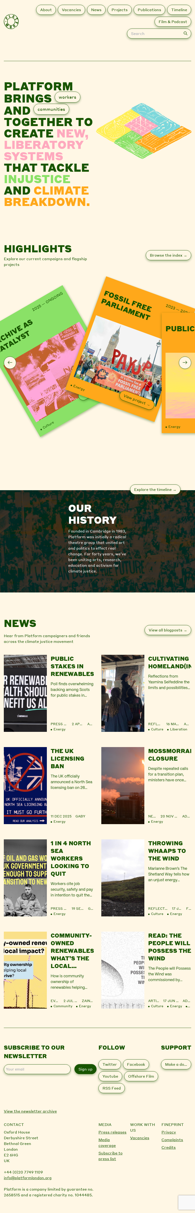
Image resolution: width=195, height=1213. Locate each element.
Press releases (112, 1132)
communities (51, 109)
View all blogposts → (168, 629)
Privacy (168, 1132)
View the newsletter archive (30, 1111)
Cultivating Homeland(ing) (169, 662)
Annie (90, 724)
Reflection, (161, 908)
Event (57, 1000)
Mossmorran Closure (169, 754)
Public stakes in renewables (72, 666)
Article (155, 1000)
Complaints (172, 1139)
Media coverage (107, 1142)
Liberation (178, 729)
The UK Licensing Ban (67, 758)
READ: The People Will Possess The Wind (169, 947)
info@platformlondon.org (28, 1177)
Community (63, 1006)
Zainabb (88, 1000)
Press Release (65, 724)
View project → (137, 400)
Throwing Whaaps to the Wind (167, 850)
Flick (188, 908)
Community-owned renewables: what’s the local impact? (72, 951)
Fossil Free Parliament (126, 305)
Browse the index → (168, 255)
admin (187, 724)
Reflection (159, 724)
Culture (48, 425)
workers (67, 97)
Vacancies (139, 1137)
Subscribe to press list (110, 1155)
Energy (79, 387)
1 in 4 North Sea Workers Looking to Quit (71, 858)
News (153, 816)
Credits (168, 1147)
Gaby (80, 816)
